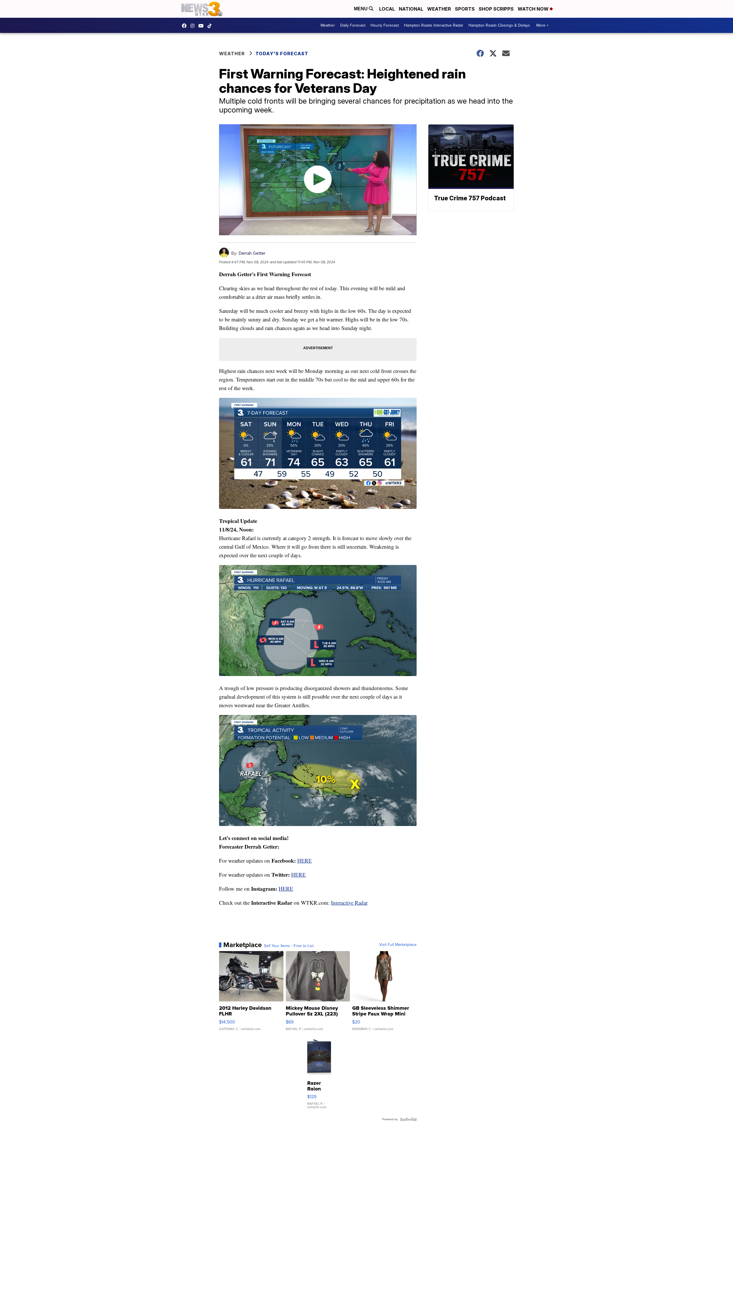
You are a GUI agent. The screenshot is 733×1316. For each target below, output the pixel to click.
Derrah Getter (252, 253)
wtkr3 (193, 25)
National (411, 9)
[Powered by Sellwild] (408, 1119)
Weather (439, 9)
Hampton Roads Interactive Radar (433, 25)
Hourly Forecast (385, 25)
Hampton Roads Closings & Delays (499, 25)
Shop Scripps (496, 9)
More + (542, 25)
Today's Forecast (281, 53)
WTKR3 (185, 25)
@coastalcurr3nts (211, 25)
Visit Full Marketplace (398, 945)
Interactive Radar (349, 902)
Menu (361, 8)
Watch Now (534, 9)
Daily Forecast (352, 25)
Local (387, 9)
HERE (304, 860)
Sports (465, 9)
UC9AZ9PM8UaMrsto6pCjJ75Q (202, 25)
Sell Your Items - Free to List (289, 946)
